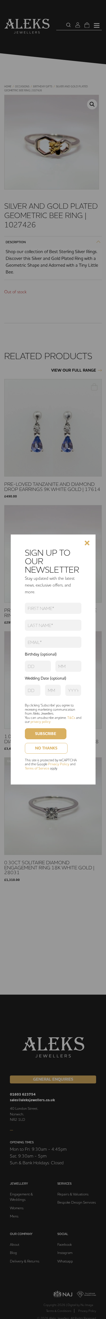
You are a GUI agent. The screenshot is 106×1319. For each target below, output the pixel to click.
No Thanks (46, 748)
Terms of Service (37, 768)
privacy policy (41, 721)
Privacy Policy (58, 764)
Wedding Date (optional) (45, 678)
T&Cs (71, 717)
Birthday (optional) (41, 654)
